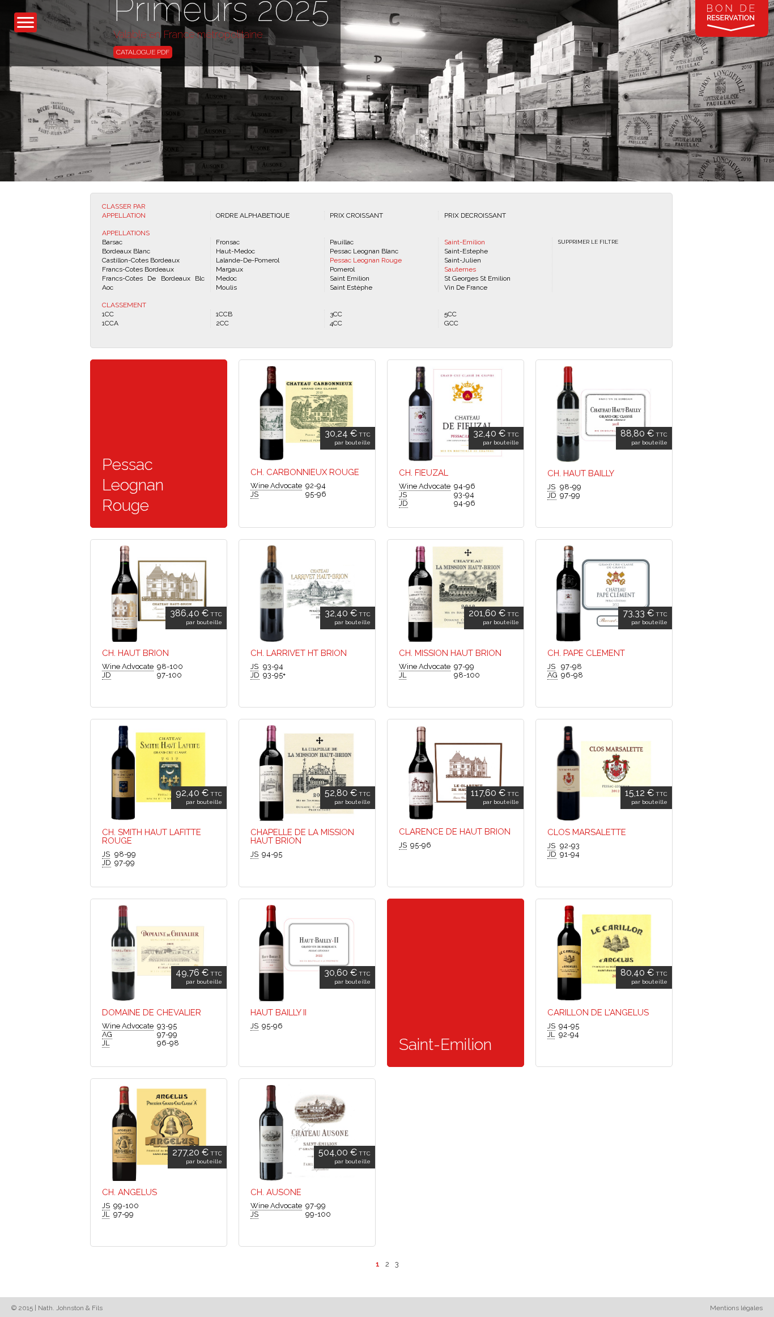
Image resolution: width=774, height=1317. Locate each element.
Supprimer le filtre (588, 242)
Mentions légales (736, 1308)
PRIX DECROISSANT (475, 215)
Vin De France (465, 287)
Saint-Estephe (466, 251)
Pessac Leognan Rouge (366, 260)
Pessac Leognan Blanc (364, 251)
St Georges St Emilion (477, 278)
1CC (108, 314)
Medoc (226, 278)
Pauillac (342, 242)
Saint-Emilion (464, 242)
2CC (222, 323)
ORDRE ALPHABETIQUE (253, 215)
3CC (336, 314)
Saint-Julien (462, 260)
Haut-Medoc (235, 251)
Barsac (112, 242)
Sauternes (460, 269)
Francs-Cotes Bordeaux (138, 269)
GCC (451, 323)
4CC (336, 323)
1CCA (110, 323)
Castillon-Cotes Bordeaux (141, 260)
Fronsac (228, 242)
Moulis (226, 287)
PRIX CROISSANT (356, 215)
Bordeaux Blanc (126, 251)
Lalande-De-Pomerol (247, 260)
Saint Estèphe (351, 287)
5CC (450, 314)
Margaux (229, 269)
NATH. (126, 21)
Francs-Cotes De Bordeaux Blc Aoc (153, 282)
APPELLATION (124, 215)
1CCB (224, 314)
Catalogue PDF (142, 52)
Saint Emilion (349, 278)
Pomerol (342, 269)
